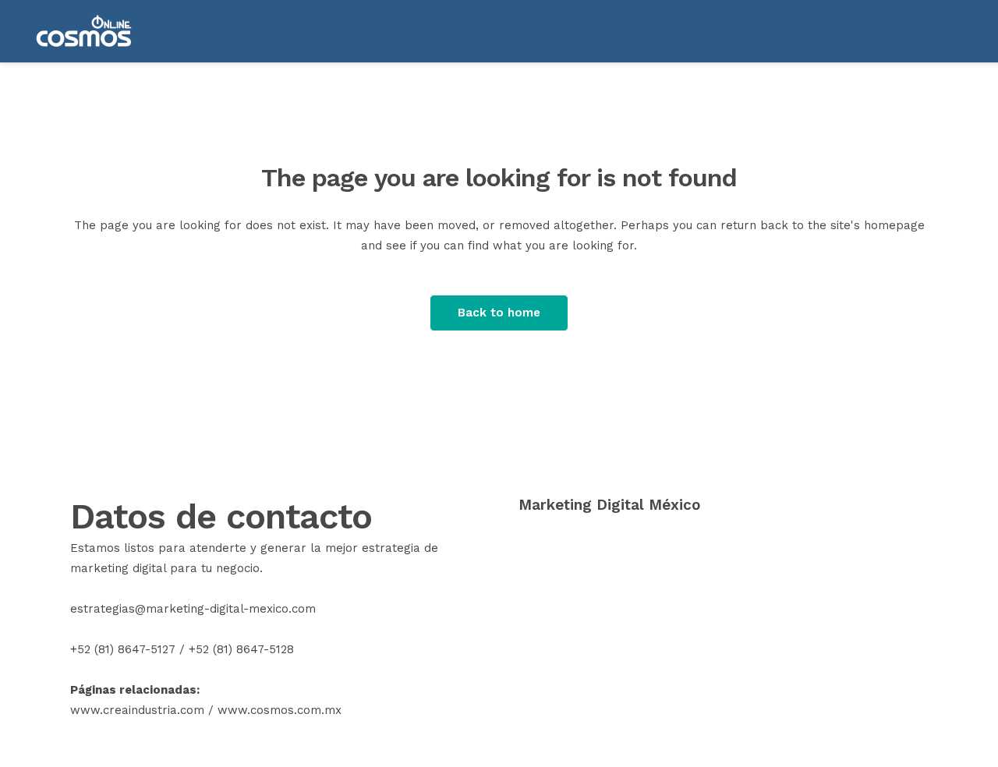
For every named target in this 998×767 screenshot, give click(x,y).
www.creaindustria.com (137, 710)
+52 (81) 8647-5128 (241, 649)
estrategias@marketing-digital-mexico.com (193, 609)
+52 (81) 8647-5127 (122, 649)
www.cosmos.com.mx (280, 710)
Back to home (499, 313)
